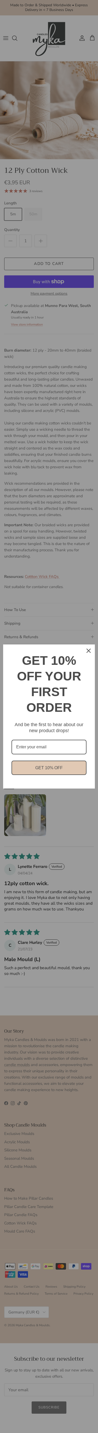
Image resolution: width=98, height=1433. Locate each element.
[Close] (88, 650)
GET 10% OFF (49, 768)
